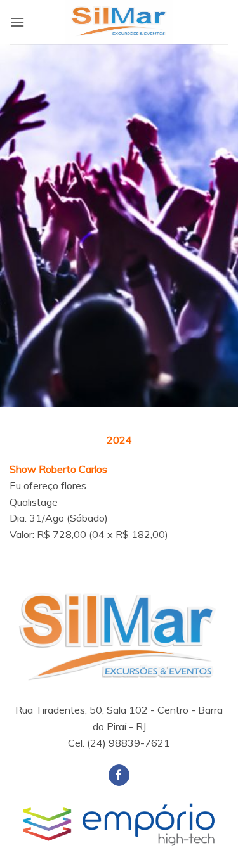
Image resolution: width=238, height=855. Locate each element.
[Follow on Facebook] (119, 775)
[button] (17, 21)
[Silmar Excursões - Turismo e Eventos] (119, 22)
